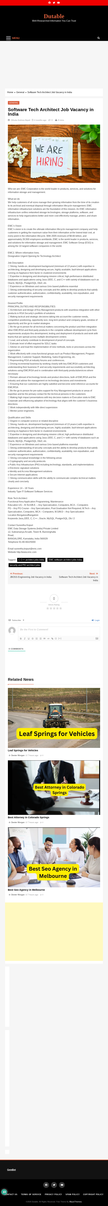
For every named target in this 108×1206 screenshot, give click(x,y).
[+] (59, 638)
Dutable (54, 16)
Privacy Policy (53, 1194)
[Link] (52, 638)
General (13, 103)
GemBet (11, 1170)
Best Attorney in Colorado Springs (28, 817)
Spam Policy (73, 1194)
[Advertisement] (54, 62)
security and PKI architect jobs (25, 565)
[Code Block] (48, 638)
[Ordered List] (37, 638)
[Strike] (33, 638)
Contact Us (10, 1194)
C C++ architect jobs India (31, 560)
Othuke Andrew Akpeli (20, 120)
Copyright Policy (93, 1194)
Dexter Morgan (18, 755)
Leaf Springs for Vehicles (23, 750)
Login (97, 620)
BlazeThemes (75, 1202)
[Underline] (29, 638)
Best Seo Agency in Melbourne (26, 889)
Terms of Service (31, 1194)
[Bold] (21, 638)
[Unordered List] (40, 638)
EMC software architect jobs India (65, 560)
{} (56, 638)
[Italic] (25, 638)
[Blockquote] (44, 638)
